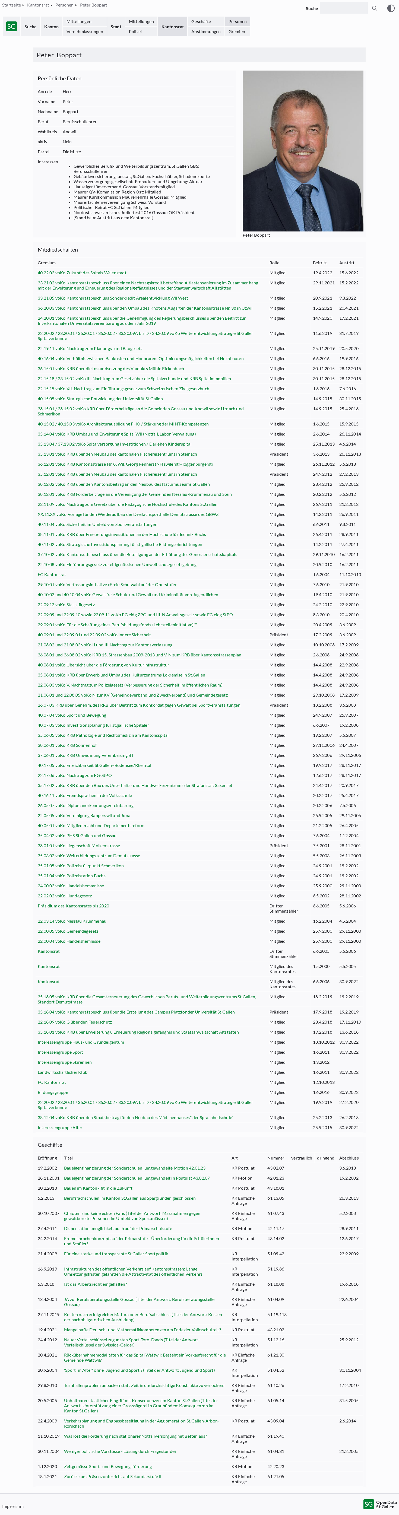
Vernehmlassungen (84, 31)
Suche (30, 26)
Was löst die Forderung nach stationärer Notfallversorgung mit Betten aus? (135, 1435)
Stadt (116, 26)
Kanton (51, 26)
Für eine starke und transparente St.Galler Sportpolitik (116, 1253)
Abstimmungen (206, 31)
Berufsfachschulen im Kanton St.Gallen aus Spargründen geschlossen (130, 1197)
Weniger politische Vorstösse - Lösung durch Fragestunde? (120, 1451)
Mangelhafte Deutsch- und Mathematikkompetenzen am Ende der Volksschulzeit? (142, 1329)
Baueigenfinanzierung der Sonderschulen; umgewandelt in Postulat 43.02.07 (137, 1177)
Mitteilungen (78, 21)
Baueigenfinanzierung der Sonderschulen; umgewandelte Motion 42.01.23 (135, 1167)
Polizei (135, 31)
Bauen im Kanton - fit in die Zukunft (98, 1187)
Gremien (237, 31)
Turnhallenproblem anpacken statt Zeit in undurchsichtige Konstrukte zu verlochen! (144, 1385)
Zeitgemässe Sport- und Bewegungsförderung (108, 1466)
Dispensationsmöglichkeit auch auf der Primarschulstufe (118, 1228)
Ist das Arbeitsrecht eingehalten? (95, 1284)
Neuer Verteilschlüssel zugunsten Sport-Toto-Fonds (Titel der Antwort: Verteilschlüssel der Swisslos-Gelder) (131, 1342)
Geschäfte (201, 21)
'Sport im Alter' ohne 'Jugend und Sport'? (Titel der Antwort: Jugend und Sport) (139, 1370)
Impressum (13, 1506)
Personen (238, 21)
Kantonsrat (173, 26)
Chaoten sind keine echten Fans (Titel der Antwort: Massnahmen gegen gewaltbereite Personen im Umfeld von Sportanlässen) (132, 1216)
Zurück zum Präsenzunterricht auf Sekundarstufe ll (112, 1476)
